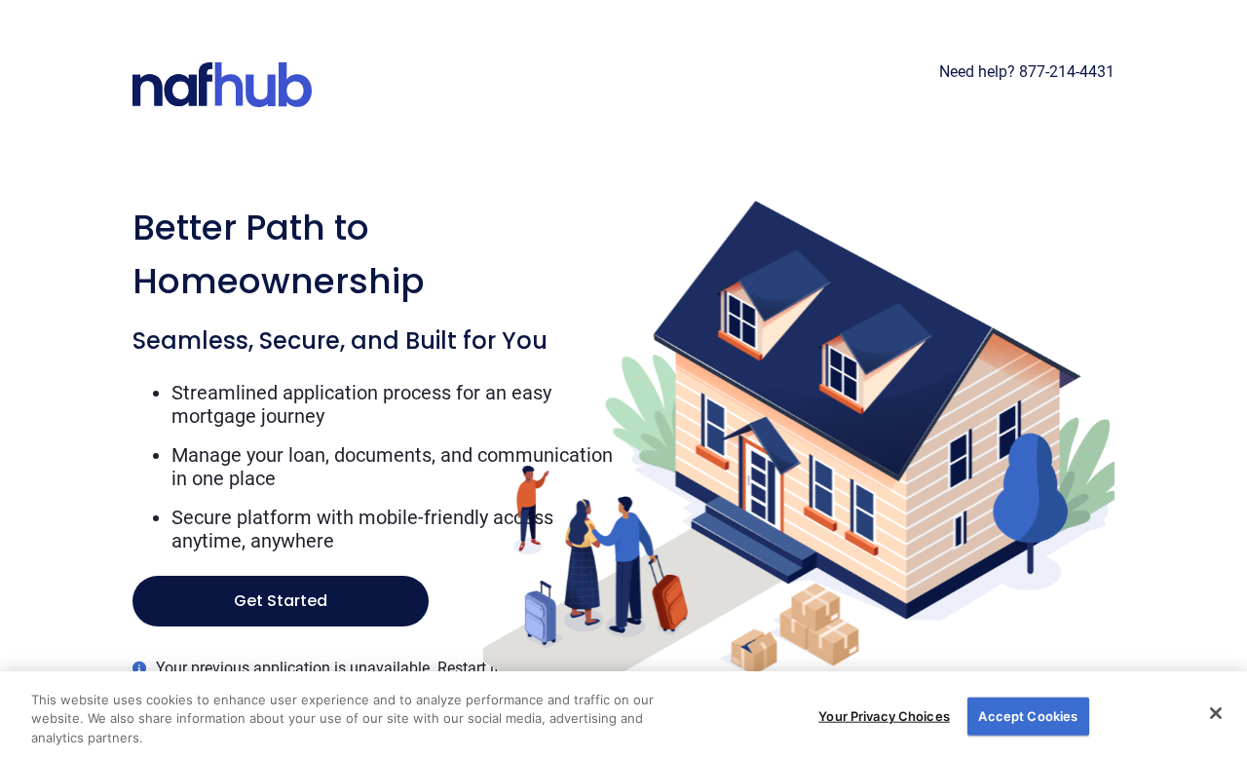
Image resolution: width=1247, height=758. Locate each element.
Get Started (280, 600)
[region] (623, 714)
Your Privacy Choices (884, 715)
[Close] (1215, 713)
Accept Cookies (1027, 715)
